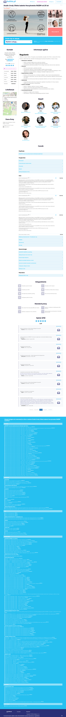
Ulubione (33, 1)
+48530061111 (10, 59)
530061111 (10, 60)
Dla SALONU (59, 1)
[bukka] (13, 1)
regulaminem (36, 715)
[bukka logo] (9, 711)
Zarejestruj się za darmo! (42, 1)
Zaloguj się (51, 1)
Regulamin (28, 711)
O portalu (18, 711)
